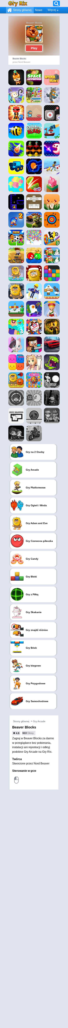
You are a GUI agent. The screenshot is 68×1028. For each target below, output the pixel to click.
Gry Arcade (39, 721)
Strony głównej (22, 10)
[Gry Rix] (17, 3)
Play (34, 48)
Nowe (38, 10)
